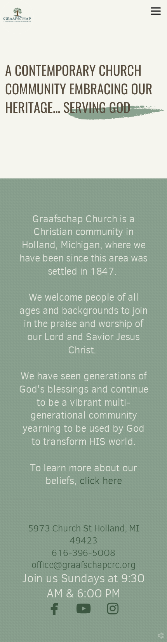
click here (101, 480)
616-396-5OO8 (83, 553)
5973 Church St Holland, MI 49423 (83, 534)
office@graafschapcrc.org (83, 565)
